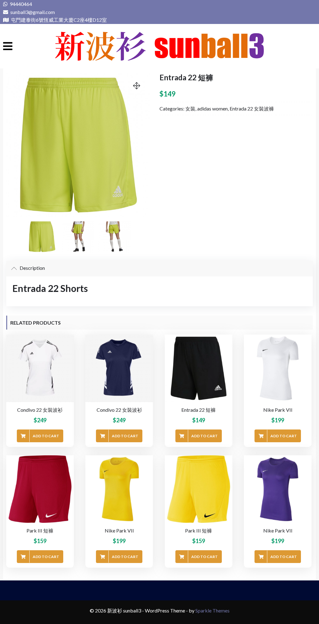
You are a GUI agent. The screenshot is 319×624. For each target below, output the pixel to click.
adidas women (212, 108)
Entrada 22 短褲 (198, 410)
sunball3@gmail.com (32, 12)
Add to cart (46, 436)
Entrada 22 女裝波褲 (252, 108)
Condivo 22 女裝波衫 (40, 410)
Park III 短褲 (39, 530)
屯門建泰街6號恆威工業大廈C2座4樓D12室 (58, 20)
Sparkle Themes (212, 610)
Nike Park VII (278, 410)
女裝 (190, 108)
